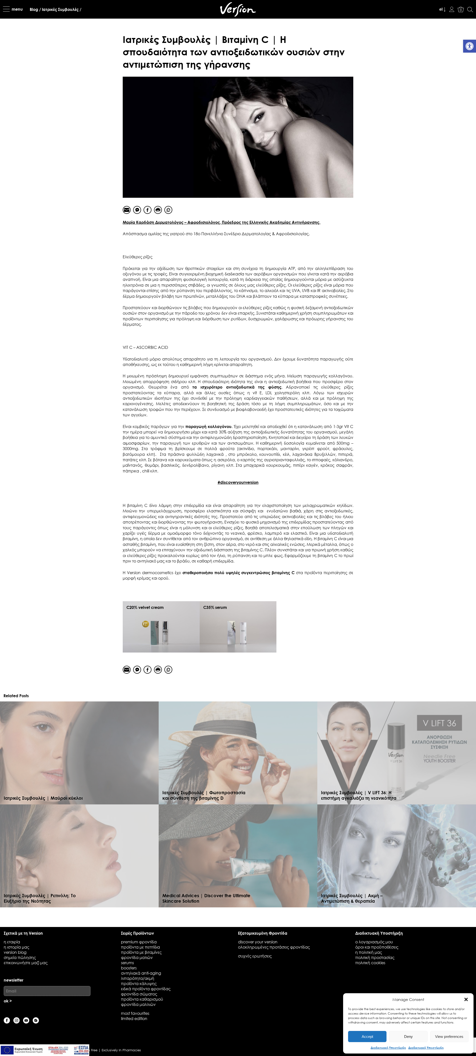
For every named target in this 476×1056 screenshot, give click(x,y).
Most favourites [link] (135, 1013)
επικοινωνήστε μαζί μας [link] (26, 962)
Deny (408, 1036)
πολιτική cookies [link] (370, 962)
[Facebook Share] (147, 210)
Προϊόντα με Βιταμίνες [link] (141, 952)
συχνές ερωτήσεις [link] (255, 955)
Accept (367, 1036)
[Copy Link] (168, 210)
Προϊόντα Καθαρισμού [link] (142, 999)
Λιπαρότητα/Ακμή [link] (137, 978)
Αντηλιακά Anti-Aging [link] (141, 973)
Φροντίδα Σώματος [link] (139, 993)
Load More (238, 915)
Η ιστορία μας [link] (16, 947)
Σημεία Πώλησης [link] (20, 957)
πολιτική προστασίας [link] (374, 957)
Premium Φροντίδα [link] (139, 941)
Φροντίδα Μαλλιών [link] (138, 1004)
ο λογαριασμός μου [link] (374, 941)
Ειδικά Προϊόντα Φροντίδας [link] (146, 988)
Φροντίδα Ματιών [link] (137, 957)
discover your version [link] (257, 941)
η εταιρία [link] (12, 941)
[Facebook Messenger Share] (137, 210)
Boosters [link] (129, 967)
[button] (466, 999)
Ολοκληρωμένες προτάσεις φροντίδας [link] (274, 947)
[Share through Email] (127, 210)
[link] (469, 46)
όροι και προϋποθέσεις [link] (376, 947)
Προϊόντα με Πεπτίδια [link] (140, 947)
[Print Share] (158, 210)
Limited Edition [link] (134, 1018)
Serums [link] (127, 962)
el (441, 9)
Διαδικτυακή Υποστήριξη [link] (388, 1048)
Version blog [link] (15, 952)
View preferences (449, 1036)
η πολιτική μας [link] (368, 952)
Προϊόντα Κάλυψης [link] (139, 983)
